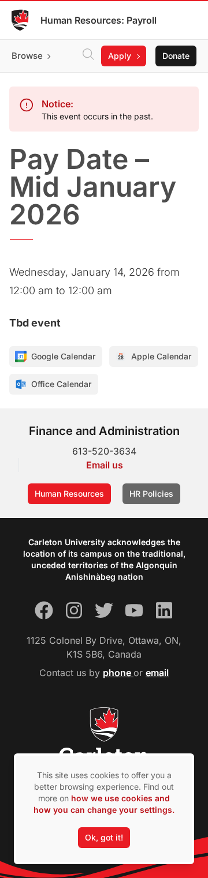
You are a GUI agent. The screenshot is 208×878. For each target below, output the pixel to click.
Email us (104, 465)
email (157, 672)
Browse (27, 55)
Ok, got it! (104, 837)
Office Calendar (61, 384)
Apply (119, 56)
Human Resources (69, 493)
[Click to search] (88, 56)
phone (118, 672)
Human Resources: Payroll (98, 20)
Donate (176, 56)
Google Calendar (63, 356)
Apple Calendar (161, 356)
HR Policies (151, 493)
